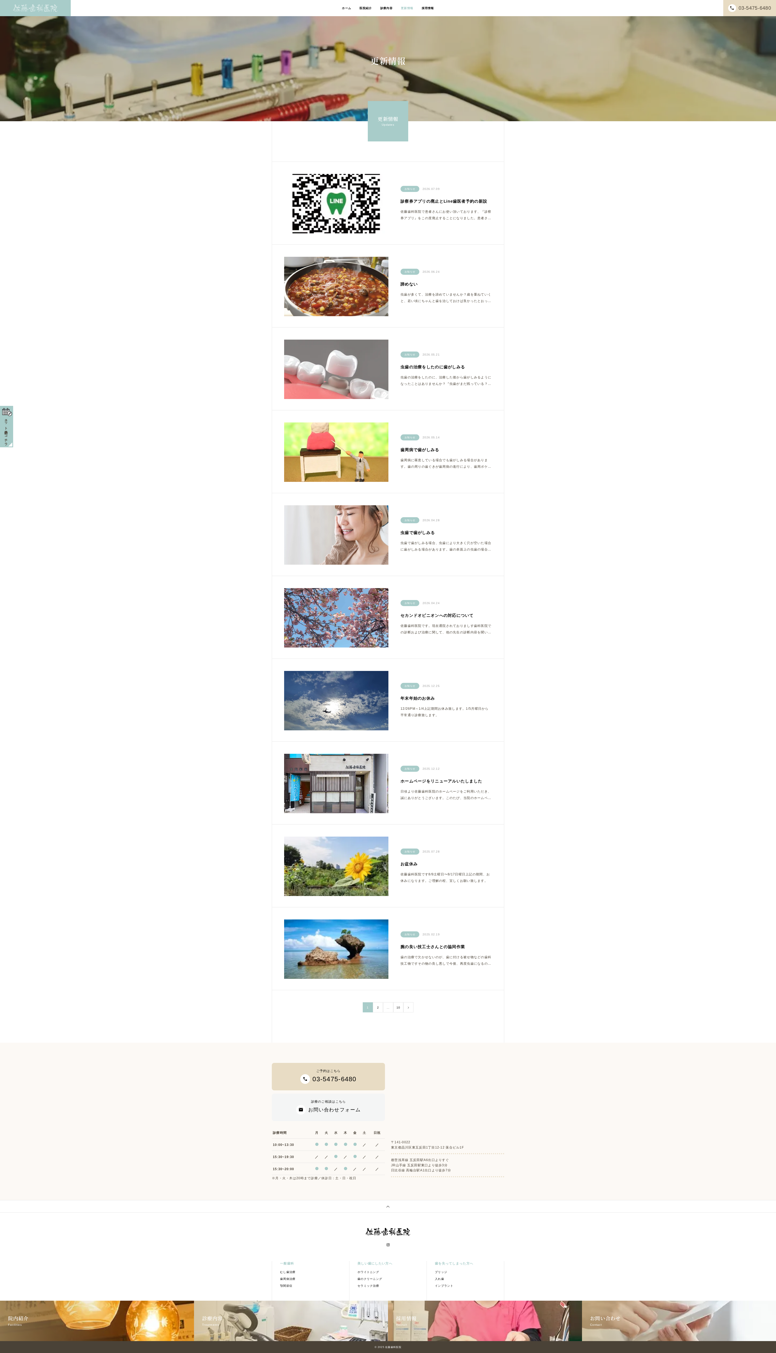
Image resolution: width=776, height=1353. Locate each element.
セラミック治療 (368, 1285)
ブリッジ (441, 1272)
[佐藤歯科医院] (35, 8)
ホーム (346, 8)
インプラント (444, 1285)
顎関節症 (286, 1285)
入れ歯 (439, 1278)
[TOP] (388, 1206)
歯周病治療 (287, 1278)
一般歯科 (287, 1263)
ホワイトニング (368, 1272)
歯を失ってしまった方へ (454, 1263)
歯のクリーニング (369, 1278)
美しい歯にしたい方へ (374, 1263)
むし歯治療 (287, 1272)
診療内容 (386, 8)
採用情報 (428, 8)
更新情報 (407, 8)
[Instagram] (388, 1245)
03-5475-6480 (755, 8)
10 (398, 1007)
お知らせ (410, 188)
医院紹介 (366, 8)
